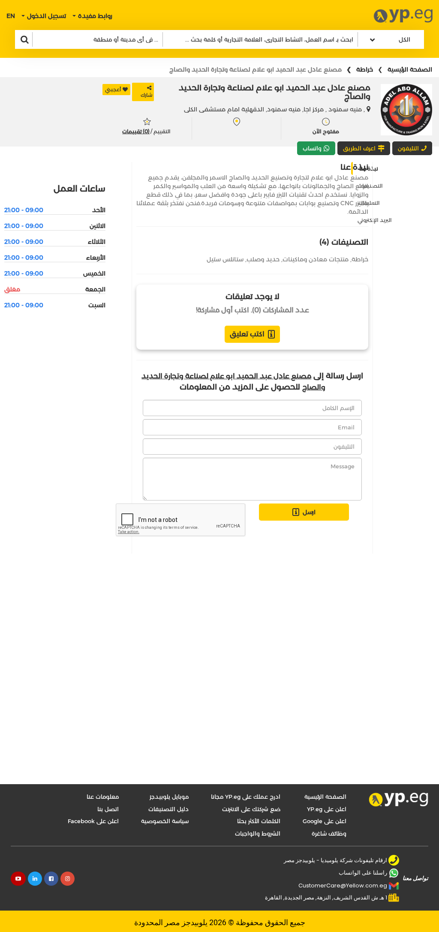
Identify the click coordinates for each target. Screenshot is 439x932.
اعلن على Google (324, 821)
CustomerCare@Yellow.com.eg (342, 885)
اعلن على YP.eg (326, 809)
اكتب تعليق (247, 334)
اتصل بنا (108, 809)
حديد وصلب (263, 259)
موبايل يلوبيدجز (169, 796)
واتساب (312, 148)
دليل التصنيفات (168, 809)
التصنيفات (370, 186)
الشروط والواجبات (257, 833)
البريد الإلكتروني (375, 220)
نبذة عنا (368, 168)
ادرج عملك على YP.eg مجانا (245, 796)
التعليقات (369, 203)
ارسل (309, 512)
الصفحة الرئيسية (410, 69)
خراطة (364, 69)
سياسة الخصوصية (165, 821)
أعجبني (113, 89)
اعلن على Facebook (93, 821)
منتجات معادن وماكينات (316, 259)
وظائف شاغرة (329, 833)
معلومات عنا (103, 796)
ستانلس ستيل (225, 259)
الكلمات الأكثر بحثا (258, 821)
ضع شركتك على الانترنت (251, 809)
